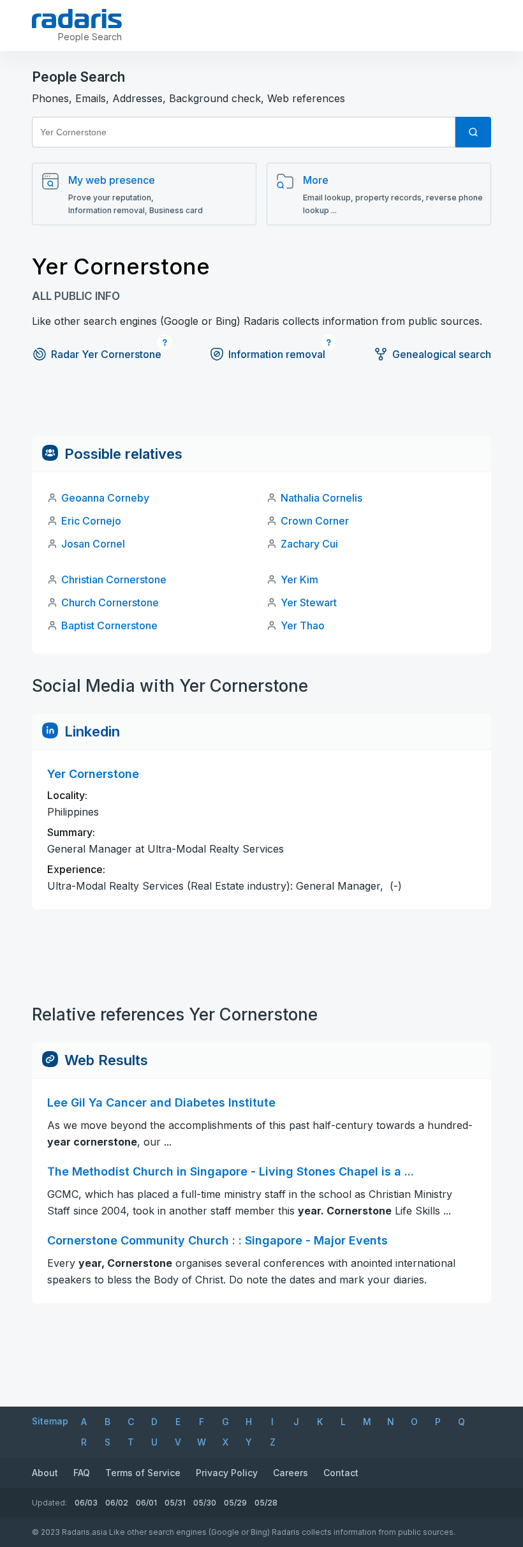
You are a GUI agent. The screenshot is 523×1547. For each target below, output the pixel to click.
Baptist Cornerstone (109, 625)
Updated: (49, 1502)
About (45, 1472)
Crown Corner (315, 520)
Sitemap (50, 1421)
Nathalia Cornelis (321, 497)
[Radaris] (77, 18)
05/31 (175, 1502)
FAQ (81, 1472)
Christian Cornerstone (113, 579)
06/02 (116, 1502)
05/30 (204, 1502)
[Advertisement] (261, 407)
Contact (340, 1472)
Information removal (276, 354)
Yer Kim (299, 579)
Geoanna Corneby (105, 497)
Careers (290, 1472)
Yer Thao (303, 625)
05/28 (265, 1502)
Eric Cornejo (91, 520)
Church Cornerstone (110, 602)
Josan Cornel (93, 543)
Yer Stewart (309, 602)
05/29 (235, 1502)
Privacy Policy (227, 1472)
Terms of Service (142, 1472)
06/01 (146, 1502)
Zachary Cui (309, 543)
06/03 (86, 1502)
